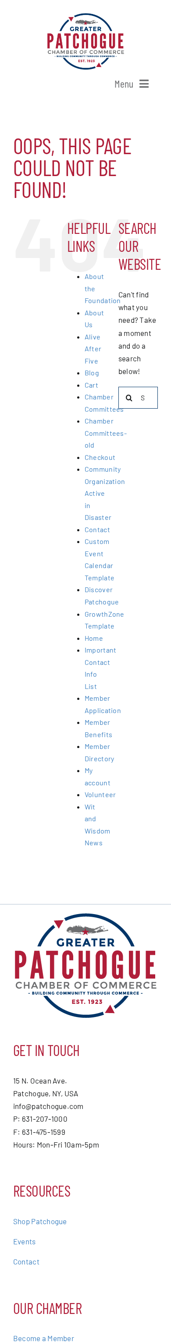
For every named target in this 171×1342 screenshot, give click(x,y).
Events (24, 1241)
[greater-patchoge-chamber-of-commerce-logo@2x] (85, 16)
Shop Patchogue (40, 1221)
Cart (91, 385)
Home (94, 638)
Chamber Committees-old (106, 433)
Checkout (100, 457)
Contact (97, 529)
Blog (92, 372)
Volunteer (100, 794)
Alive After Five (93, 348)
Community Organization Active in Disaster (105, 493)
